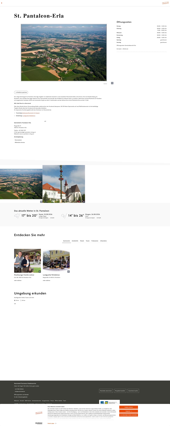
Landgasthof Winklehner (29, 115)
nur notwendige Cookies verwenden (128, 415)
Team (64, 400)
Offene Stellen (58, 400)
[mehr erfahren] (27, 265)
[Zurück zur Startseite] (165, 3)
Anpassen (128, 411)
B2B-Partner (28, 400)
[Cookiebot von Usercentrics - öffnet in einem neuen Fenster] (39, 423)
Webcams (16, 400)
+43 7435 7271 (22, 130)
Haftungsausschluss (40, 403)
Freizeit (82, 241)
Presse (52, 400)
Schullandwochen (36, 400)
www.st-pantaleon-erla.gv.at (26, 134)
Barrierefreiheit (30, 403)
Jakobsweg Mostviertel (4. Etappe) (31, 113)
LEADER (16, 403)
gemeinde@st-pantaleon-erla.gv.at (27, 132)
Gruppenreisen (46, 400)
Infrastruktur (103, 241)
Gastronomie (66, 241)
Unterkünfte (75, 241)
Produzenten (95, 241)
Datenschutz (22, 403)
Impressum (49, 403)
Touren (88, 241)
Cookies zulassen (129, 407)
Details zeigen (51, 423)
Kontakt (22, 400)
